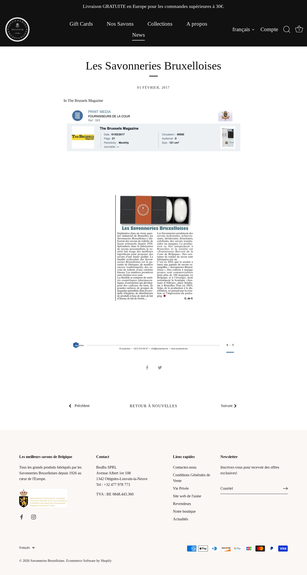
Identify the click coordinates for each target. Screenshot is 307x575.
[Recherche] (286, 29)
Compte (269, 29)
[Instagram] (33, 517)
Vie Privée (181, 488)
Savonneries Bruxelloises (47, 561)
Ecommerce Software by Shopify (89, 561)
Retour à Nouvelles (153, 406)
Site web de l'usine (187, 496)
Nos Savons (120, 24)
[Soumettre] (285, 488)
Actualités (180, 519)
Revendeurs (182, 504)
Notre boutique (184, 511)
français (241, 29)
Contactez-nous (184, 467)
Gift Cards (81, 24)
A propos (196, 24)
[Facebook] (21, 517)
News (138, 35)
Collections (160, 24)
